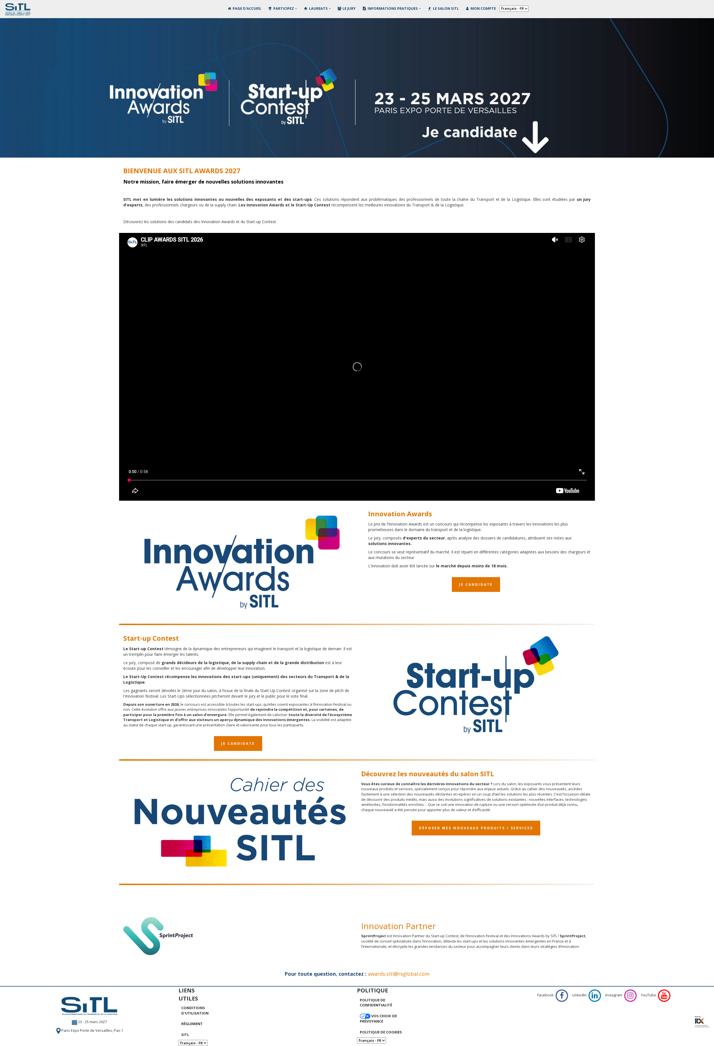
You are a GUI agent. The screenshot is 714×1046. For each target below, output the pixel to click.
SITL (185, 1034)
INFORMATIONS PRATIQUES (393, 8)
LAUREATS (318, 8)
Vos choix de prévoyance (378, 1018)
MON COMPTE (483, 8)
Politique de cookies (381, 1032)
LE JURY (349, 8)
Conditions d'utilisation (195, 1010)
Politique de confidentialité (376, 1002)
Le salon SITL (445, 8)
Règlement (192, 1023)
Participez (283, 8)
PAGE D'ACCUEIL (246, 8)
